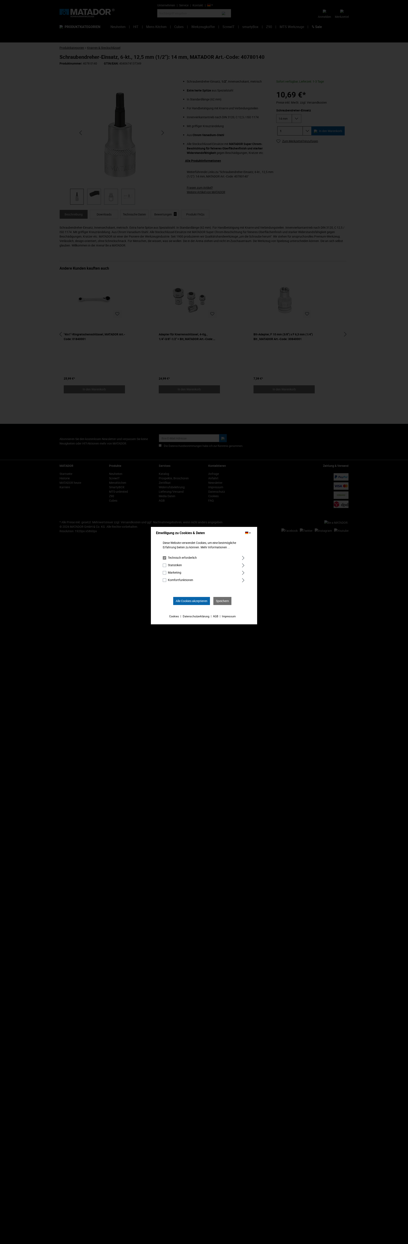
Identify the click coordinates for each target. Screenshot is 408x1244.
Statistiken (175, 565)
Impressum (229, 616)
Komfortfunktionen (180, 580)
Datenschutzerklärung (196, 616)
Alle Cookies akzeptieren (191, 601)
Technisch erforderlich (182, 558)
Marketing (174, 572)
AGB (215, 616)
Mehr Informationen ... (215, 547)
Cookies (174, 616)
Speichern (222, 601)
